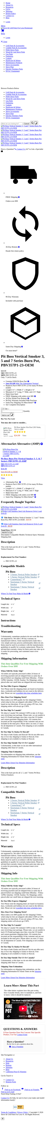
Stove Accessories (12, 65)
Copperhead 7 (17, 579)
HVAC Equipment (13, 71)
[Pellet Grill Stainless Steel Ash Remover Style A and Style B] (23, 513)
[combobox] (12, 123)
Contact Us (10, 16)
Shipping (9, 11)
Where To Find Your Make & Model (15, 594)
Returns (8, 1065)
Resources (9, 7)
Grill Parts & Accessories (15, 46)
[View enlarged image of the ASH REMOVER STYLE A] (23, 513)
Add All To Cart (7, 533)
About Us (9, 5)
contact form (22, 1035)
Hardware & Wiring (13, 61)
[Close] (2, 1118)
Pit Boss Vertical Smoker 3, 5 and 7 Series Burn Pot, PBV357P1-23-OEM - (22, 519)
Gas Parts (9, 54)
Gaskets (9, 58)
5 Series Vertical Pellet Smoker (23, 577)
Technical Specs (31, 535)
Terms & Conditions (8, 1112)
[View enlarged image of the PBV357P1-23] (23, 509)
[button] (20, 432)
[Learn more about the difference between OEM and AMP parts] (41, 443)
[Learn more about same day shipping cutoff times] (22, 347)
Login (8, 22)
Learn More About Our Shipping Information (18, 763)
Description (5, 535)
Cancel (26, 124)
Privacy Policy (22, 1112)
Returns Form (11, 1082)
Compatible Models (17, 535)
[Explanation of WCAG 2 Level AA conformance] (18, 1108)
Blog (7, 18)
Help (7, 1063)
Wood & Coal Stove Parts (15, 52)
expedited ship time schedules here (29, 693)
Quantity (26, 411)
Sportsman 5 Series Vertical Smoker (22, 583)
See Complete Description (15, 405)
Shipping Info (6, 537)
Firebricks (9, 56)
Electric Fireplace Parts (14, 69)
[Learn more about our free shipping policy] (19, 197)
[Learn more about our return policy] (19, 247)
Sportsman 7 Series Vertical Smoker (22, 588)
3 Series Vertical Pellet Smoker (23, 574)
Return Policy (11, 14)
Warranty (41, 535)
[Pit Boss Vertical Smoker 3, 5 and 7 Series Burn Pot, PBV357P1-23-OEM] (23, 128)
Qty (6, 409)
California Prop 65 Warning (16, 1072)
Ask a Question (17, 1047)
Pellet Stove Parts (12, 50)
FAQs (8, 9)
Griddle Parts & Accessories (16, 48)
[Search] (34, 123)
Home (8, 3)
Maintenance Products (14, 63)
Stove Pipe (10, 67)
